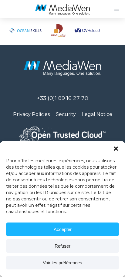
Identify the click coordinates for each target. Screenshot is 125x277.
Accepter (63, 229)
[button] (116, 149)
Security (66, 114)
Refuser (62, 246)
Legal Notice (97, 114)
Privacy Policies (31, 114)
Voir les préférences (62, 262)
